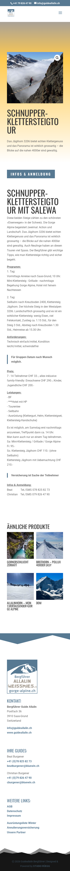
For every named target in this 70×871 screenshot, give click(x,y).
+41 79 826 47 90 (22, 3)
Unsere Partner (16, 832)
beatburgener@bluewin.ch (23, 766)
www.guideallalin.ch (19, 732)
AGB (9, 806)
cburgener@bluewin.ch (21, 782)
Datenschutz (14, 811)
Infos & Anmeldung (31, 174)
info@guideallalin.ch (19, 728)
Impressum (14, 815)
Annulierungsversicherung (23, 827)
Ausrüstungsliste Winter (21, 823)
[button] (57, 58)
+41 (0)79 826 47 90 (19, 777)
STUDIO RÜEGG (41, 866)
